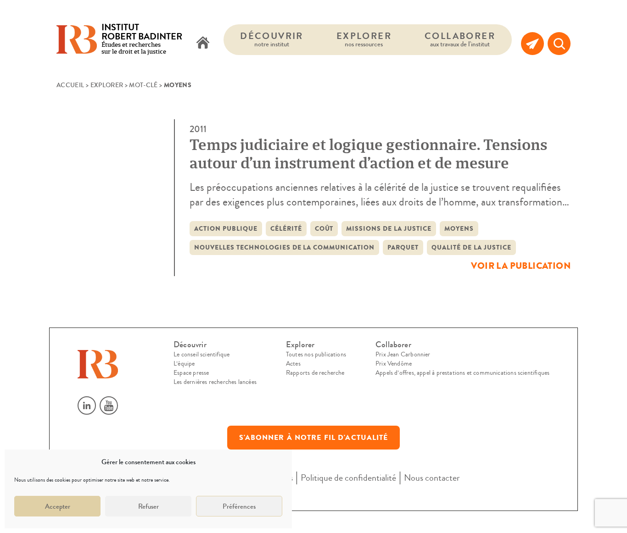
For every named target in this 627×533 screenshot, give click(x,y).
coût (324, 228)
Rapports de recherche (315, 373)
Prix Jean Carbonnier (403, 354)
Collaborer (460, 39)
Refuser (148, 506)
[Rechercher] (559, 43)
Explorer (364, 39)
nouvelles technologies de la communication (284, 247)
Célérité (286, 228)
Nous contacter (432, 477)
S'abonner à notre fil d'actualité (313, 437)
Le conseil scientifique (202, 354)
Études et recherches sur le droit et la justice (141, 40)
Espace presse (191, 373)
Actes (293, 363)
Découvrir (271, 39)
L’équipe (184, 363)
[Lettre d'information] (532, 43)
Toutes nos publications (316, 354)
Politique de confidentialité (348, 477)
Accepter (57, 506)
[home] (202, 43)
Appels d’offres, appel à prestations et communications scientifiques (462, 373)
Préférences (239, 506)
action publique (226, 228)
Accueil (70, 85)
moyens (459, 228)
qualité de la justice (471, 247)
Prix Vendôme (393, 363)
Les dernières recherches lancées (215, 382)
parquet (403, 247)
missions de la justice (388, 228)
